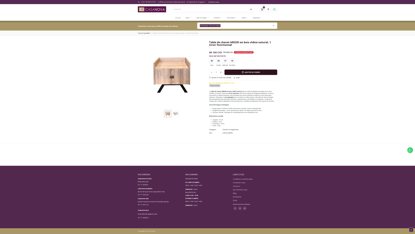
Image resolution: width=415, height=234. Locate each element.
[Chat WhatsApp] (410, 150)
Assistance (237, 197)
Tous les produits (144, 33)
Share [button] (238, 77)
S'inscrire (268, 9)
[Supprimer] (211, 72)
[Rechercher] (252, 9)
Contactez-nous (213, 2)
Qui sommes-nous (240, 189)
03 (212, 61)
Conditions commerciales (243, 179)
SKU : (211, 133)
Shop (235, 200)
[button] (141, 75)
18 (232, 61)
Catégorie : (213, 129)
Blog (234, 193)
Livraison (236, 186)
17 (225, 61)
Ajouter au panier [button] (252, 72)
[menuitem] (178, 17)
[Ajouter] (220, 72)
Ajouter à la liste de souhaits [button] (221, 78)
